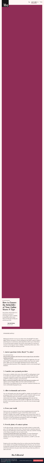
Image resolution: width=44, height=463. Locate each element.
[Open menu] (41, 2)
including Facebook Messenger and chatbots (14, 433)
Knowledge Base (6, 300)
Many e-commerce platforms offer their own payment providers (19, 380)
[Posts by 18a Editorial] (6, 457)
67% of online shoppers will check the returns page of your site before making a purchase (21, 357)
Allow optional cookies (38, 460)
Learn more (8, 461)
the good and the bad (22, 398)
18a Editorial (11, 323)
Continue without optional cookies (25, 460)
